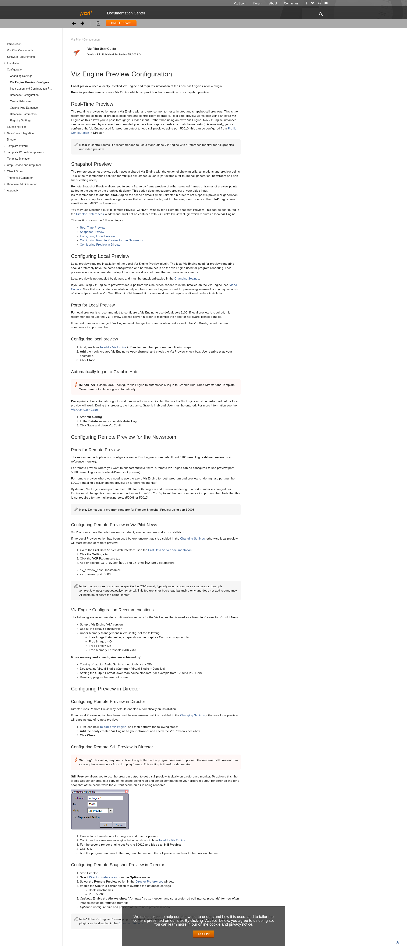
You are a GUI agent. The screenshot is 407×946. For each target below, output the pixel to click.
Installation (13, 63)
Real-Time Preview (92, 227)
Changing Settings (21, 76)
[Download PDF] (98, 24)
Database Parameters (23, 114)
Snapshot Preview (92, 231)
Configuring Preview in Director (100, 244)
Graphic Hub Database (24, 107)
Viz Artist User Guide (85, 409)
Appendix (12, 190)
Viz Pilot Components (20, 50)
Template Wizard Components (25, 152)
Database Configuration (24, 95)
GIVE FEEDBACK (121, 23)
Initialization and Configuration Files (32, 88)
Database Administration (22, 184)
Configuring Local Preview (97, 236)
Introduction (14, 44)
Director (12, 139)
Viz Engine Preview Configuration (32, 82)
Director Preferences (90, 214)
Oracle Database (20, 101)
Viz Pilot (76, 39)
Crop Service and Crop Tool (24, 165)
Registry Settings (20, 120)
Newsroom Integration (20, 133)
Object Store (14, 171)
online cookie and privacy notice (225, 924)
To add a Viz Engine (113, 347)
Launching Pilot (16, 127)
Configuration (15, 69)
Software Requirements (21, 57)
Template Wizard (17, 146)
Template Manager (18, 158)
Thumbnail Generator (20, 178)
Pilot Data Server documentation (170, 550)
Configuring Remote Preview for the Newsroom (111, 240)
